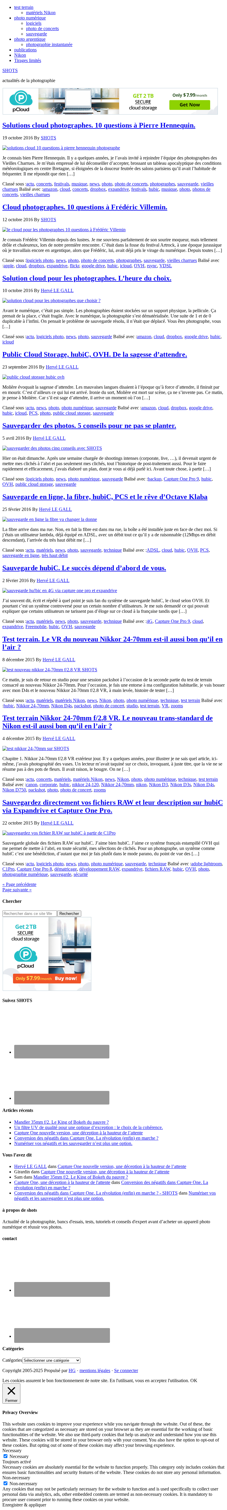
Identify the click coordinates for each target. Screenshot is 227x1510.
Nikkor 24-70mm (32, 705)
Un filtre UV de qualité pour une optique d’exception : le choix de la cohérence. (88, 1127)
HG (72, 1370)
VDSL (165, 265)
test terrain (190, 700)
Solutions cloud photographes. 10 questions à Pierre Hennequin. (98, 125)
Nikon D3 (158, 784)
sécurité (81, 874)
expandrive (118, 189)
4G (150, 621)
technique (113, 550)
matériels (44, 550)
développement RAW (99, 869)
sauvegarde (187, 183)
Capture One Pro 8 (34, 869)
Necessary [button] (12, 1450)
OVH (139, 265)
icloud (126, 265)
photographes (162, 183)
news (94, 183)
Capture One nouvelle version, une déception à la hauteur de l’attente (78, 1132)
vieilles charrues (35, 194)
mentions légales (95, 1370)
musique (79, 183)
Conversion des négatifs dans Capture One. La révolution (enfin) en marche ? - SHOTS (96, 1192)
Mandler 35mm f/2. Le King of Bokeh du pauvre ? (61, 1122)
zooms (177, 705)
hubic (154, 189)
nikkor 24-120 (85, 784)
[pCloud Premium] (110, 112)
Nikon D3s (180, 784)
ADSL (153, 550)
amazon (50, 189)
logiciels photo (39, 260)
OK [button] (193, 1380)
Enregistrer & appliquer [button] (24, 1504)
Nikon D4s (61, 705)
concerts (44, 183)
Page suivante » (17, 889)
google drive (93, 265)
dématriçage (65, 869)
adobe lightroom (206, 863)
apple (9, 265)
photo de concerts (131, 183)
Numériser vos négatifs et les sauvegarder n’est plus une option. (73, 1143)
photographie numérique (25, 874)
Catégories (12, 1360)
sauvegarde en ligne (20, 555)
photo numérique (77, 407)
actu (30, 183)
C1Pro (8, 869)
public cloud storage (71, 413)
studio (132, 705)
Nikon (105, 700)
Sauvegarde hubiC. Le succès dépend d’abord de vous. (84, 568)
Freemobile (35, 626)
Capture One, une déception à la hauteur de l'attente (62, 1182)
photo (107, 183)
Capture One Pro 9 (181, 478)
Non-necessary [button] (16, 1477)
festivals (61, 183)
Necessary (19, 1456)
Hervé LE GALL (30, 1166)
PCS (33, 413)
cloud (65, 189)
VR (165, 705)
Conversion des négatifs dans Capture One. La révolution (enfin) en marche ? (86, 1138)
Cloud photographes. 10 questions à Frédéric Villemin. (84, 207)
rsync (152, 265)
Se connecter (126, 1370)
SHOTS (10, 70)
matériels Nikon (70, 700)
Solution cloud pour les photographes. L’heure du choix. (86, 278)
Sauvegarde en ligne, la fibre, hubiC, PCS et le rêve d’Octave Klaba (104, 497)
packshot (82, 705)
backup (154, 478)
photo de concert (108, 705)
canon (31, 784)
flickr (74, 265)
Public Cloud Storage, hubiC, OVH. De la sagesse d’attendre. (94, 354)
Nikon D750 (14, 789)
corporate (48, 784)
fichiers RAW (157, 869)
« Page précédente (19, 884)
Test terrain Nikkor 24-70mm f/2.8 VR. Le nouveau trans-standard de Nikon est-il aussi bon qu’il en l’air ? (107, 722)
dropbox (98, 189)
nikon (141, 784)
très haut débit (55, 555)
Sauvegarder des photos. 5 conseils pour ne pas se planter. (89, 425)
